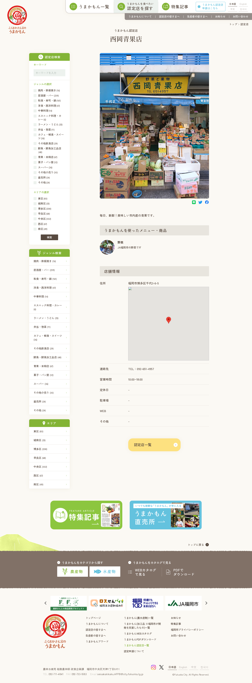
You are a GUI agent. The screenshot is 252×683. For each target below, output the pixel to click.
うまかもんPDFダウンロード (140, 639)
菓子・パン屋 (43, 375)
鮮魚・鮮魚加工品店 (47, 357)
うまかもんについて (140, 16)
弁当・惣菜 (42, 327)
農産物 (76, 571)
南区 (38, 484)
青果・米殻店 (43, 366)
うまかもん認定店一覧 (136, 645)
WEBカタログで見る (145, 572)
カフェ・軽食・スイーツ (48, 337)
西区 (38, 475)
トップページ (93, 618)
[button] (168, 320)
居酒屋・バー (44, 270)
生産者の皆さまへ (197, 16)
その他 (40, 410)
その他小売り (44, 392)
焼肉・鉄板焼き (45, 261)
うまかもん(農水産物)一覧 (138, 618)
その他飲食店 (44, 348)
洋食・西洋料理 (45, 287)
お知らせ (220, 16)
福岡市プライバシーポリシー (187, 629)
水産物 (109, 571)
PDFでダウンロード (183, 572)
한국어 (243, 8)
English (243, 3)
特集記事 (176, 624)
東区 (38, 431)
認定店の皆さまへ (169, 16)
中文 (232, 8)
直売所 (40, 401)
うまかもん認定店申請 (212, 6)
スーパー (41, 384)
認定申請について (134, 651)
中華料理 (41, 296)
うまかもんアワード (97, 641)
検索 (49, 237)
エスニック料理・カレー (48, 307)
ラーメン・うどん (46, 318)
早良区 (40, 458)
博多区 (40, 449)
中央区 (40, 466)
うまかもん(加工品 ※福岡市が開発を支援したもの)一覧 (142, 625)
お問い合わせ (240, 16)
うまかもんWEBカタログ (138, 633)
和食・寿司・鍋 (45, 279)
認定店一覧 (142, 444)
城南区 (40, 440)
